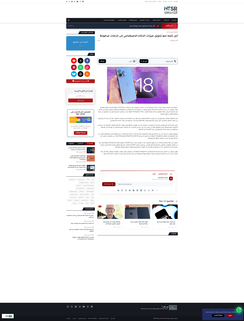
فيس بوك (76, 200)
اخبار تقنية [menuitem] (166, 20)
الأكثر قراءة (90, 143)
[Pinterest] (137, 190)
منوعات (69, 200)
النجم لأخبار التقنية (160, 318)
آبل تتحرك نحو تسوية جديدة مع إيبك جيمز (144, 26)
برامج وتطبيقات (73, 191)
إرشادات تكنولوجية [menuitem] (144, 20)
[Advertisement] (101, 10)
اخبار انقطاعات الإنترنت (89, 185)
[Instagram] (122, 190)
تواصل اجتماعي (73, 194)
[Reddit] (133, 190)
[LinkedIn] (141, 190)
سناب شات (73, 197)
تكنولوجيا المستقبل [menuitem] (109, 20)
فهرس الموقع (82, 318)
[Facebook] (152, 190)
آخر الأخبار (80, 143)
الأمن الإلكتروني (90, 188)
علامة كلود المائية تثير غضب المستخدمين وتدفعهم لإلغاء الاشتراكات (78, 157)
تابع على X (144, 61)
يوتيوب (74, 203)
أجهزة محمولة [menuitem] (156, 20)
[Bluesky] (129, 190)
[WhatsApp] (144, 190)
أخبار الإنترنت (72, 179)
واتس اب (81, 203)
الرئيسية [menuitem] (174, 20)
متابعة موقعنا (80, 133)
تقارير (154, 174)
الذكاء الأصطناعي (162, 174)
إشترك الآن (80, 100)
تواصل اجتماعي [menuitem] (122, 20)
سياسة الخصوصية (104, 318)
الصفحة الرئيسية (173, 32)
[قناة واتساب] (239, 310)
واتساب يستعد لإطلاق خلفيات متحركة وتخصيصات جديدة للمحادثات (83, 238)
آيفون (88, 179)
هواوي (92, 203)
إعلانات (159, 1)
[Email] (118, 190)
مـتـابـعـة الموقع (81, 81)
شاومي (92, 200)
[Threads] (125, 190)
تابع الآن (102, 61)
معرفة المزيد (218, 315)
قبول (230, 315)
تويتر (93, 197)
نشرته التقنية (163, 110)
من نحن (170, 1)
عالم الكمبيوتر (85, 200)
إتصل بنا (165, 1)
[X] (148, 190)
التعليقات (71, 143)
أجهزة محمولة (81, 179)
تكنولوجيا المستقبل (84, 194)
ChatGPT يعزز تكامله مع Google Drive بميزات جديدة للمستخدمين (77, 166)
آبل (167, 32)
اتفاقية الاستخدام (92, 318)
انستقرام (81, 191)
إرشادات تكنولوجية (84, 182)
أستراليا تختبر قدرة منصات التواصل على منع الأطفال (82, 230)
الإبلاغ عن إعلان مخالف (150, 1)
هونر (87, 203)
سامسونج (81, 197)
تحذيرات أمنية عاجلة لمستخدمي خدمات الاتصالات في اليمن (77, 148)
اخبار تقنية (79, 185)
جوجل (87, 197)
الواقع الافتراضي (90, 191)
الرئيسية (176, 1)
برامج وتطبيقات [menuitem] (133, 20)
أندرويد (92, 182)
